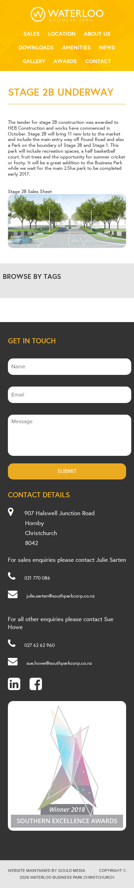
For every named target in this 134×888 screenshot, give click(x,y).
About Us (97, 33)
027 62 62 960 (39, 645)
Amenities (76, 47)
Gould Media (71, 870)
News (107, 47)
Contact (98, 61)
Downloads (36, 47)
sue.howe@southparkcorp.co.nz (59, 663)
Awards (65, 61)
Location (62, 33)
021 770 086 (37, 578)
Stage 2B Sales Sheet (30, 191)
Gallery (34, 61)
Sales (31, 33)
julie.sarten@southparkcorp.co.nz (60, 596)
